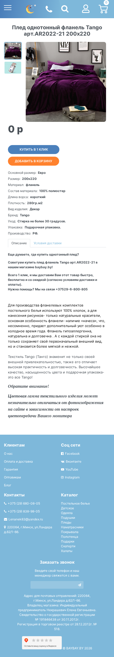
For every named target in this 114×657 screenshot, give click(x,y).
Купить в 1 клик (34, 149)
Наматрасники (72, 527)
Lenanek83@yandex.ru (25, 519)
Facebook (72, 453)
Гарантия (11, 469)
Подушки (68, 518)
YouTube (71, 469)
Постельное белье (75, 503)
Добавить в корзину (33, 161)
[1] (80, 585)
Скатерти (68, 546)
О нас (8, 453)
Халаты (66, 551)
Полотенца (69, 537)
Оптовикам (12, 477)
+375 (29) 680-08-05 (24, 503)
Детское (67, 508)
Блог (7, 485)
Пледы (66, 522)
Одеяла (67, 513)
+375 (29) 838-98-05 (24, 511)
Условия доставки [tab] (48, 243)
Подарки (67, 541)
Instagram (72, 477)
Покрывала (69, 532)
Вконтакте (73, 461)
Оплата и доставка (18, 461)
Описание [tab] (19, 243)
